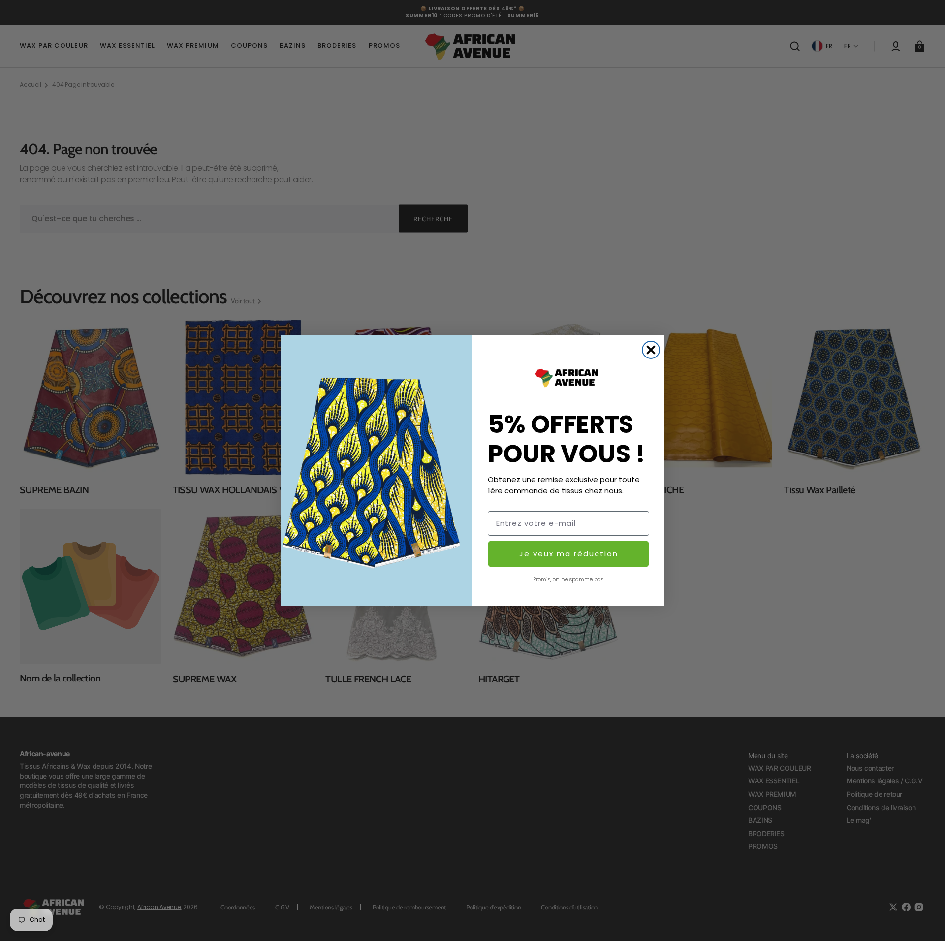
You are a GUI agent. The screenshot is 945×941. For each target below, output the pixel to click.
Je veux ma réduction (568, 554)
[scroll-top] (924, 920)
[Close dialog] (651, 349)
